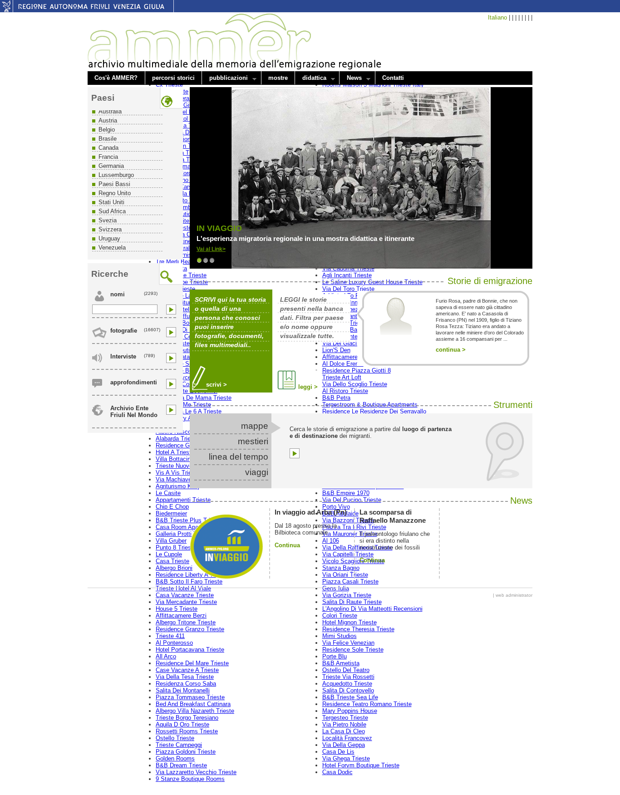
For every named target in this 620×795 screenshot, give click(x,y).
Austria (107, 120)
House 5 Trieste (176, 608)
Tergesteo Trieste (345, 717)
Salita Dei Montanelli (183, 690)
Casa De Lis (338, 751)
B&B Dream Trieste (181, 765)
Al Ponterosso (174, 642)
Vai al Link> (211, 249)
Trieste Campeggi (179, 744)
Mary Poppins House (349, 710)
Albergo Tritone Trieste (186, 622)
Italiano (497, 17)
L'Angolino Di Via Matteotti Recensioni (372, 608)
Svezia (107, 220)
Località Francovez (347, 738)
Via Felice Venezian (348, 642)
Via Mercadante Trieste (186, 602)
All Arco (166, 656)
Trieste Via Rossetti (348, 676)
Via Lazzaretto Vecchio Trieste (196, 772)
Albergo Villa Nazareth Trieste (195, 710)
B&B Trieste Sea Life (350, 697)
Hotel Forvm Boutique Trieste (360, 765)
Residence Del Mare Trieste (192, 663)
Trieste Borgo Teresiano (187, 717)
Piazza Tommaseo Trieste (190, 697)
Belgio (106, 129)
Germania (111, 165)
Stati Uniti (111, 202)
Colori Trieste (339, 615)
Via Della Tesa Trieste (185, 676)
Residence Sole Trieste (353, 649)
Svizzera (110, 229)
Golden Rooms (175, 758)
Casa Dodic (337, 772)
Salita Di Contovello (348, 690)
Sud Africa (112, 211)
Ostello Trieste (175, 738)
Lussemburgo (116, 175)
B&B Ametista (340, 663)
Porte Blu (334, 656)
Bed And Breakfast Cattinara (193, 704)
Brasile (107, 138)
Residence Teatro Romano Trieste (367, 704)
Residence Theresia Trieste (358, 629)
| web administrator (512, 595)
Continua (287, 545)
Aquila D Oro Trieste (182, 724)
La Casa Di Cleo (343, 731)
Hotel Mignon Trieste (349, 622)
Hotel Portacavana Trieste (190, 649)
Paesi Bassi (114, 184)
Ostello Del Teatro (345, 670)
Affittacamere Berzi (181, 615)
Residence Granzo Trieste (190, 629)
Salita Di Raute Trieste (352, 602)
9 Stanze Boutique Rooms (190, 778)
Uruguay (109, 238)
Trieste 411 (170, 636)
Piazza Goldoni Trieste (186, 751)
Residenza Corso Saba (186, 683)
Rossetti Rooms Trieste (187, 731)
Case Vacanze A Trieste (187, 670)
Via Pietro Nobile (344, 724)
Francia (108, 156)
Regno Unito (114, 193)
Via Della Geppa (343, 744)
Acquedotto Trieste (347, 683)
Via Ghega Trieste (346, 758)
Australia (110, 111)
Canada (108, 147)
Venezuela (112, 247)
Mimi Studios (339, 636)
